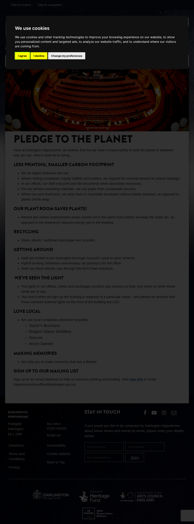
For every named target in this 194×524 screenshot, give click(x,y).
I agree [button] (22, 55)
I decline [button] (39, 55)
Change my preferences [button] (66, 55)
